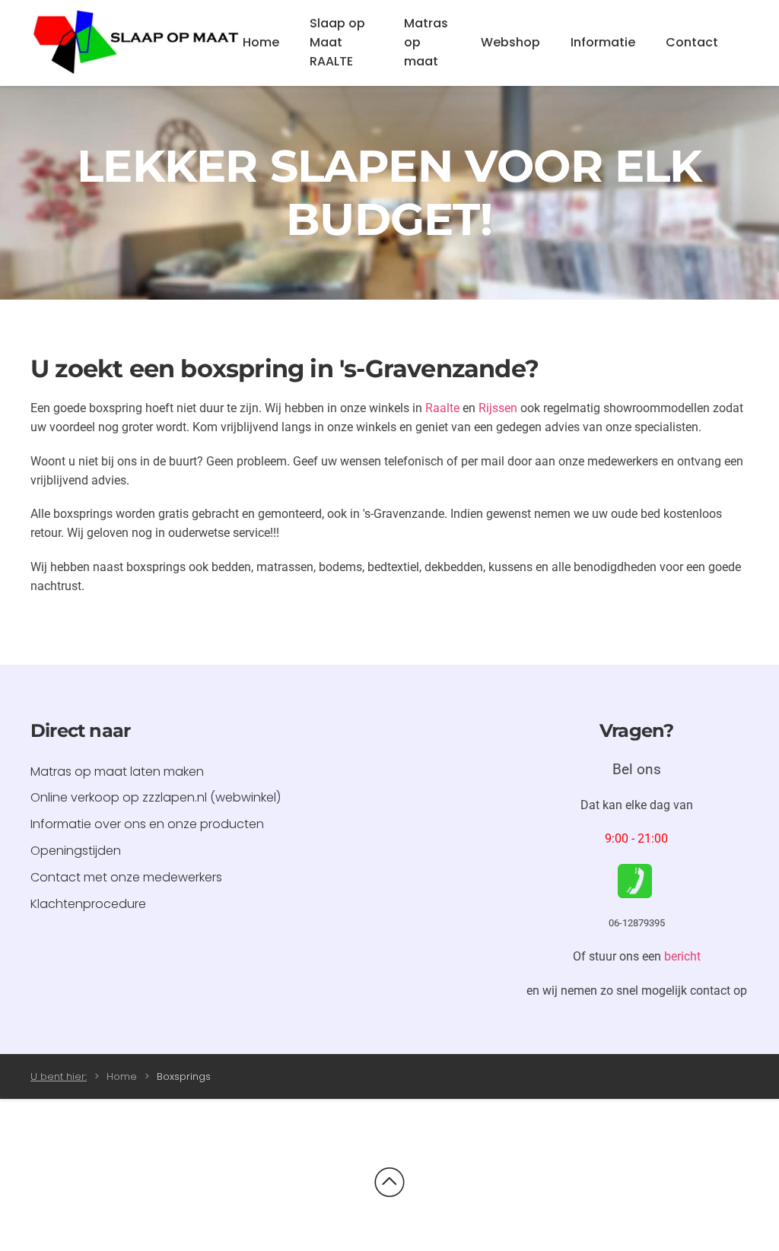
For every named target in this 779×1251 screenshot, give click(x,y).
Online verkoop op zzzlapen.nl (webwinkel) (155, 797)
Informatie (603, 42)
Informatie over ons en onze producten (147, 824)
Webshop (510, 42)
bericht (682, 956)
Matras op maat (426, 42)
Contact (692, 42)
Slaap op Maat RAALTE (337, 42)
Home (261, 42)
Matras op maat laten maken (117, 771)
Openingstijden (75, 850)
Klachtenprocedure (88, 904)
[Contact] (635, 880)
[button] (389, 1182)
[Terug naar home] (136, 43)
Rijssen (498, 408)
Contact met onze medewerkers (126, 877)
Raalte (442, 408)
